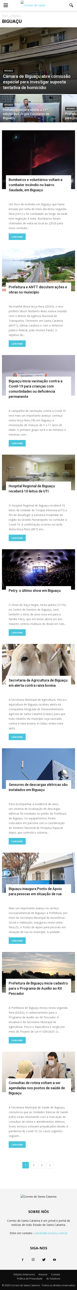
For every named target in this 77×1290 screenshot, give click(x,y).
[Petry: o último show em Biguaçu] (38, 569)
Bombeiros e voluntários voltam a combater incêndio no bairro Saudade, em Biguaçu (35, 185)
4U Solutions (53, 1278)
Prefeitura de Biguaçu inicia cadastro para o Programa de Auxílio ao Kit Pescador (38, 988)
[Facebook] (22, 1260)
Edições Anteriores (24, 1274)
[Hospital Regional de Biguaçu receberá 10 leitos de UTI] (38, 472)
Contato (55, 1274)
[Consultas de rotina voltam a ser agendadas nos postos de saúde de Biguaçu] (38, 1072)
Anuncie (42, 1274)
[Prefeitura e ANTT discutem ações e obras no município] (38, 269)
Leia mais (17, 236)
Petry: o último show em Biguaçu (35, 590)
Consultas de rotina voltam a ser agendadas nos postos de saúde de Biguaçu (37, 1088)
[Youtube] (54, 1260)
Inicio (5, 15)
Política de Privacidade (29, 1278)
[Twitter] (44, 1260)
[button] (71, 5)
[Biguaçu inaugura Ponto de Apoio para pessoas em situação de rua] (38, 873)
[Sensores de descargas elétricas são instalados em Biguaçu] (38, 768)
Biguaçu (8, 71)
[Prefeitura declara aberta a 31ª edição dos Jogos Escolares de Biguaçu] (31, 110)
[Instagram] (33, 1260)
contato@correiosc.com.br (51, 1233)
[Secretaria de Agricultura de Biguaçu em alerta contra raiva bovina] (38, 664)
